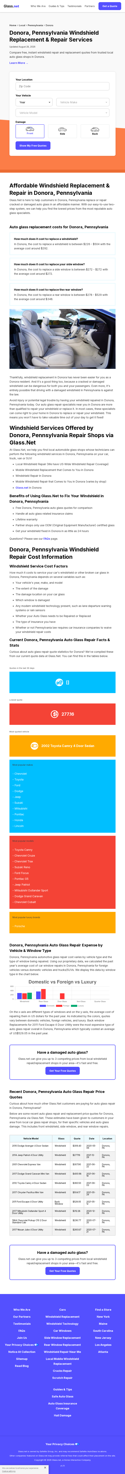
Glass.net (22, 487)
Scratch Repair (62, 1377)
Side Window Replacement (62, 1337)
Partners (90, 6)
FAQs (46, 538)
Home (12, 25)
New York (103, 1316)
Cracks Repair (62, 1370)
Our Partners (21, 1316)
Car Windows (62, 1330)
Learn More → (18, 62)
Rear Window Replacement (62, 1344)
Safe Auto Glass (62, 1396)
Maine (103, 1323)
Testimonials (74, 6)
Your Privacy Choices (19, 1344)
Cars (62, 1309)
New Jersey (103, 1337)
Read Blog (22, 1366)
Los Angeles (103, 1344)
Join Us (22, 1337)
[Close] (44, 1467)
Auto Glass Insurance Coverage (62, 1406)
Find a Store (103, 1309)
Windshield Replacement (62, 1316)
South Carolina (103, 1330)
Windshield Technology (62, 1323)
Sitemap (21, 1358)
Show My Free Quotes (33, 145)
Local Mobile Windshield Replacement (62, 1361)
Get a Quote (109, 6)
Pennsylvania (35, 25)
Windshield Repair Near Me (62, 1351)
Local (22, 25)
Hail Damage (62, 1415)
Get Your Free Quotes (62, 1070)
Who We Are (38, 6)
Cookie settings (9, 1471)
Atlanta (103, 1351)
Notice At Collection (21, 1351)
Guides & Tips (56, 6)
